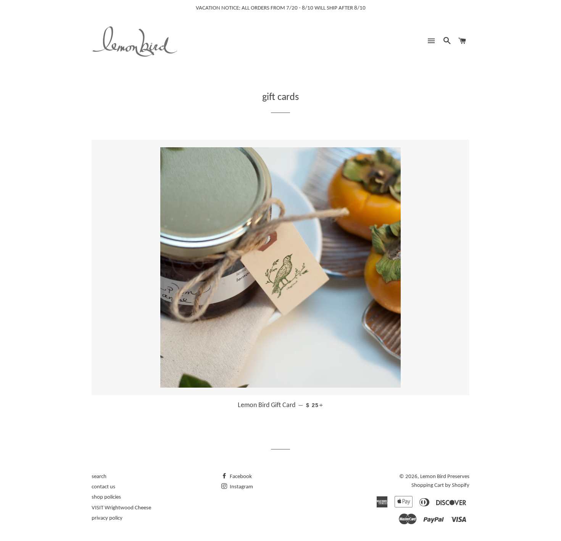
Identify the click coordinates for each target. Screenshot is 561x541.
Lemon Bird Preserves (444, 477)
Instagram (241, 487)
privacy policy (107, 518)
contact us (103, 487)
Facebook (240, 477)
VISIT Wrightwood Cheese (121, 508)
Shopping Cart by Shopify (440, 485)
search (99, 477)
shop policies (106, 497)
